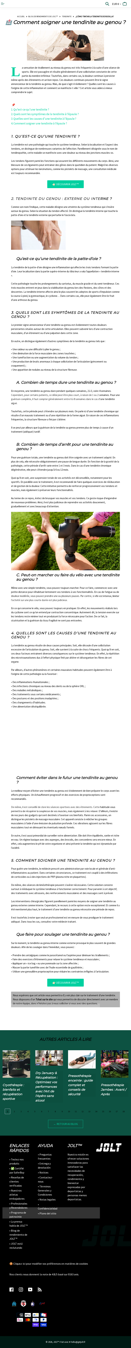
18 (123, 1111)
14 (96, 1111)
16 (110, 1111)
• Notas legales (47, 1199)
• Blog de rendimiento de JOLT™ (18, 1234)
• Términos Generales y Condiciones (45, 1190)
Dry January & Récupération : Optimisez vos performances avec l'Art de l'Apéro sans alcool (46, 1086)
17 (117, 1111)
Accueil (21, 16)
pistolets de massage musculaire (42, 819)
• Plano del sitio (47, 1213)
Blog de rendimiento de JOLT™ (43, 16)
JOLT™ (56, 1342)
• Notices (43, 1172)
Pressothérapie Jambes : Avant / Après (113, 1089)
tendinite (66, 16)
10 (69, 1111)
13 (89, 1111)
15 (103, 1111)
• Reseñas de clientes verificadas (16, 1181)
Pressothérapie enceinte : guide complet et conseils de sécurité (80, 1085)
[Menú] (3, 4)
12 (83, 1111)
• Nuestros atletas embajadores (17, 1194)
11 (76, 1111)
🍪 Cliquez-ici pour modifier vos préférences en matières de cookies (48, 1263)
